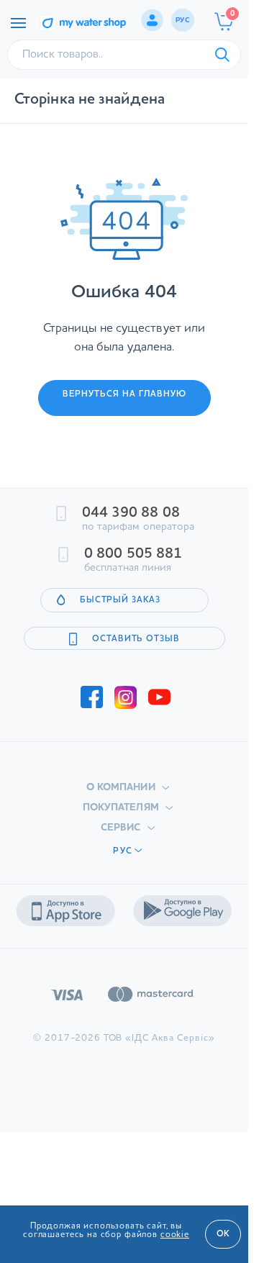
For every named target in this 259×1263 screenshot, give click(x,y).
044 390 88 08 (131, 513)
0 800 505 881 (133, 554)
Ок (223, 1234)
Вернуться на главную (124, 394)
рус (183, 20)
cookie (174, 1235)
